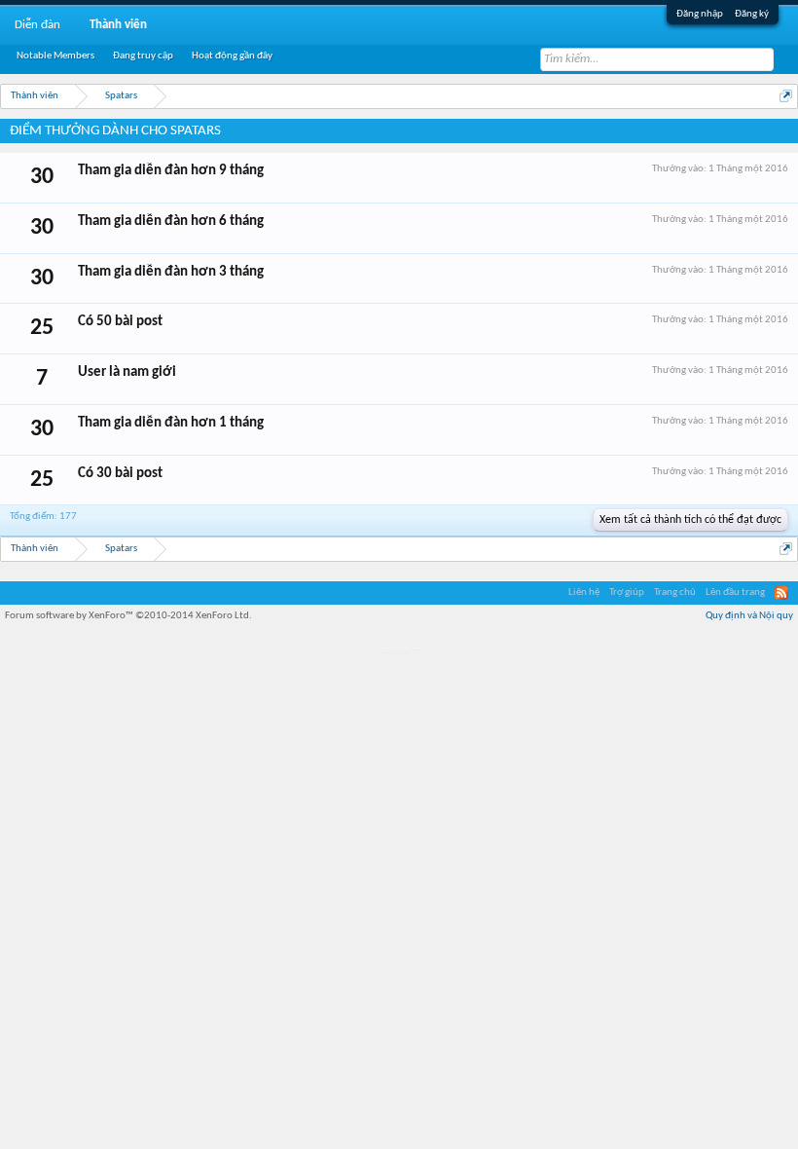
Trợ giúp (626, 592)
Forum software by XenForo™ (128, 616)
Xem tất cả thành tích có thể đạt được (690, 520)
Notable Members (55, 56)
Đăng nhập (699, 14)
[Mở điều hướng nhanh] (786, 96)
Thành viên (118, 25)
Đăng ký (752, 14)
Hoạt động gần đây (232, 56)
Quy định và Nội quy (749, 616)
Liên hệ (583, 592)
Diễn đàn (37, 25)
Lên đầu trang (735, 592)
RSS (781, 593)
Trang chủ (675, 592)
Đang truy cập (143, 56)
